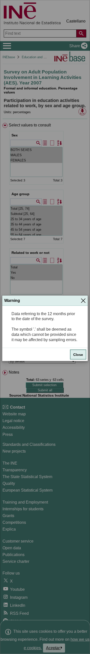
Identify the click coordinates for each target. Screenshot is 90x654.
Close (78, 355)
